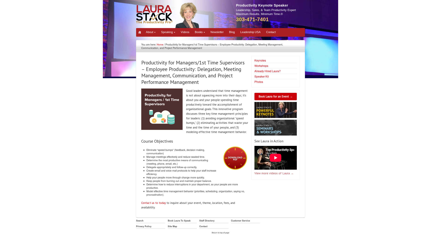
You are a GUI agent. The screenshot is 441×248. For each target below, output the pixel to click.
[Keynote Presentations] (275, 110)
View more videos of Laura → (274, 173)
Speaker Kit (261, 76)
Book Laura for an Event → (276, 96)
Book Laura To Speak (179, 220)
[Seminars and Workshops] (275, 128)
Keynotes (260, 60)
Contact (271, 32)
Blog (232, 32)
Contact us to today (154, 203)
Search (139, 220)
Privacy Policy (143, 226)
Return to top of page (220, 232)
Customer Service (240, 220)
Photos (258, 82)
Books (199, 32)
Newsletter (217, 32)
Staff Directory (206, 220)
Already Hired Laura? (267, 71)
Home (160, 44)
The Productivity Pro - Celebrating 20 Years (168, 15)
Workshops (261, 66)
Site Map (172, 226)
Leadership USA (250, 32)
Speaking (167, 32)
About (150, 32)
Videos (185, 32)
